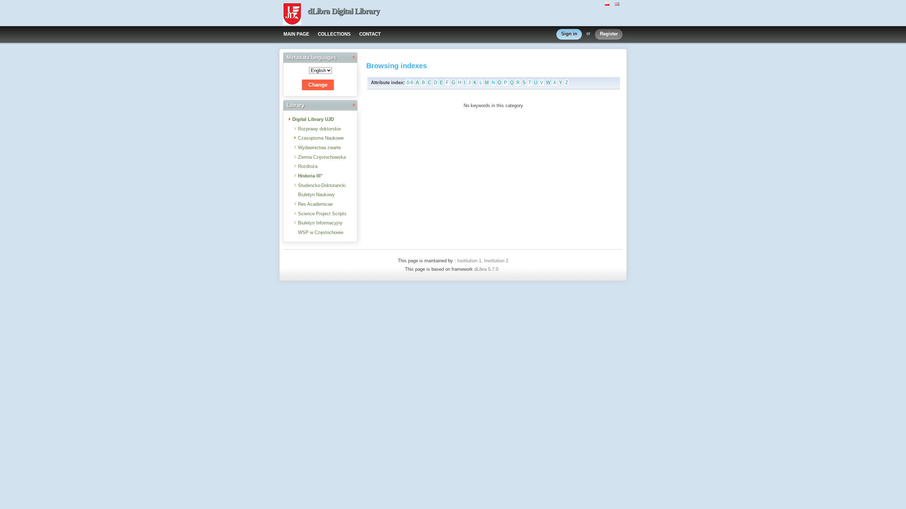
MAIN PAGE (296, 34)
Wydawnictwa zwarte (319, 147)
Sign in (569, 33)
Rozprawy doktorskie (319, 128)
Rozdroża (307, 166)
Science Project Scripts (322, 213)
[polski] (608, 3)
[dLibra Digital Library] (292, 14)
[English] (618, 3)
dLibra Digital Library (344, 11)
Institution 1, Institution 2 (482, 260)
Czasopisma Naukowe (321, 138)
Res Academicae (315, 204)
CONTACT (370, 34)
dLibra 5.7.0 (487, 269)
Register (609, 33)
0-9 (410, 82)
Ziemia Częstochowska (322, 157)
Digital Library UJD (313, 119)
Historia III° (310, 176)
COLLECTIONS (334, 34)
